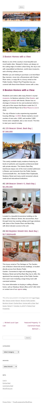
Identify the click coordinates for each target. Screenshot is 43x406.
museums (6, 98)
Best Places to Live (30, 108)
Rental (9, 306)
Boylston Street (8, 303)
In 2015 (18, 116)
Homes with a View (29, 303)
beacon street (10, 301)
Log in (5, 380)
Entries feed (6, 383)
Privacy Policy (7, 402)
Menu (21, 7)
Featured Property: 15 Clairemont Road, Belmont (32, 325)
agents (20, 289)
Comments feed (8, 386)
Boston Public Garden (28, 301)
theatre (32, 98)
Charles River (17, 303)
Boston (17, 301)
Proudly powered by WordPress (22, 402)
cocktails (13, 100)
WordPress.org (7, 388)
